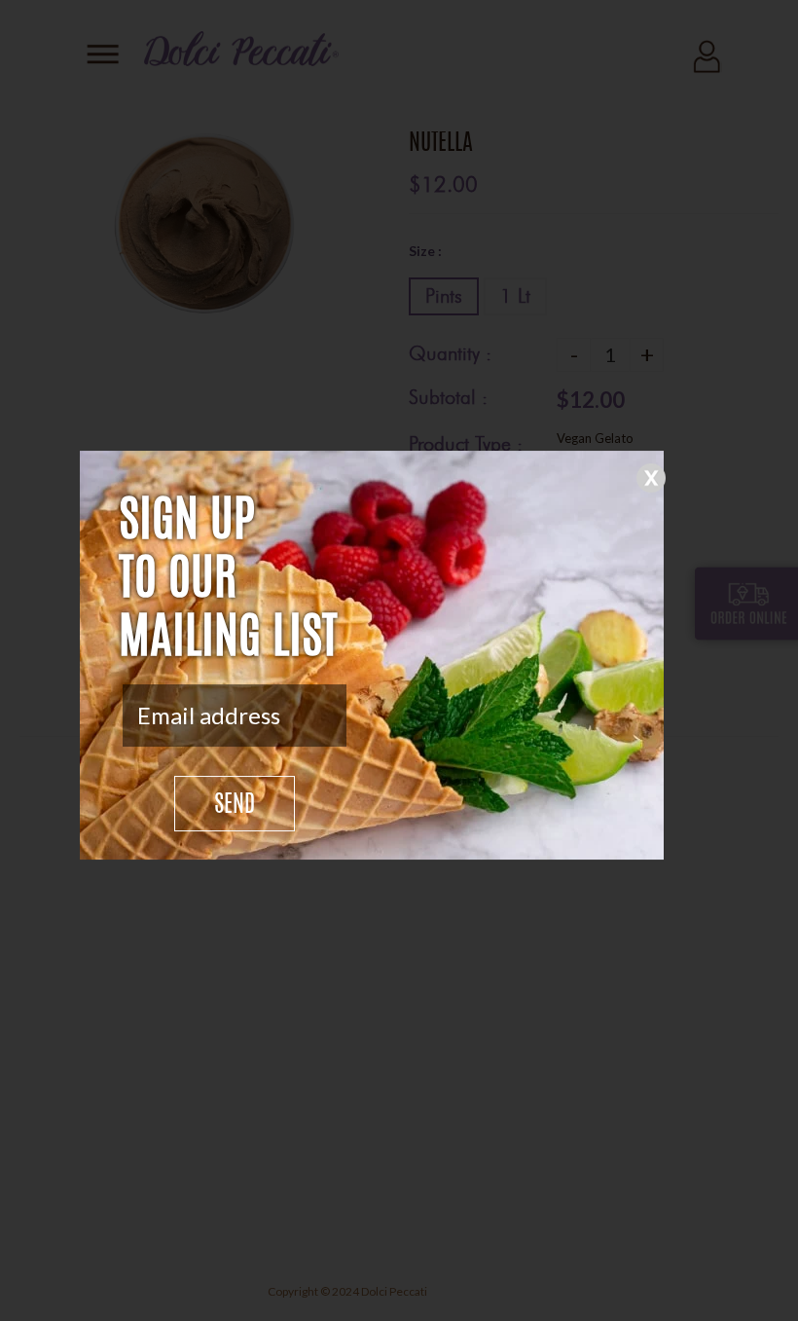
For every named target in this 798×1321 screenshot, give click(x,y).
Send (234, 806)
